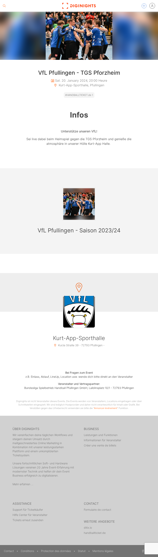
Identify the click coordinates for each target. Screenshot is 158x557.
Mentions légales (102, 551)
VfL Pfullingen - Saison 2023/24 (79, 230)
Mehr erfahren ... (23, 484)
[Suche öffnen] (4, 6)
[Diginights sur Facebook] (142, 551)
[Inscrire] (152, 6)
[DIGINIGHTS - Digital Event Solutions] (79, 6)
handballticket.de (95, 532)
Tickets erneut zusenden (28, 520)
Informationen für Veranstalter (102, 440)
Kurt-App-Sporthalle (79, 338)
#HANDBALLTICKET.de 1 (79, 95)
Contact (9, 551)
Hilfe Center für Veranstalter (30, 514)
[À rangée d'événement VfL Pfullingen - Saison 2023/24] (79, 204)
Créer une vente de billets (100, 445)
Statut (82, 551)
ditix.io (88, 527)
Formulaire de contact (97, 509)
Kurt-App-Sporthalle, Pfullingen (81, 85)
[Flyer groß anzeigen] (79, 36)
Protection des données (56, 551)
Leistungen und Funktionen (101, 435)
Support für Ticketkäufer (28, 509)
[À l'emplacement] (79, 312)
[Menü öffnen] (144, 5)
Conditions (28, 551)
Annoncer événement (105, 408)
